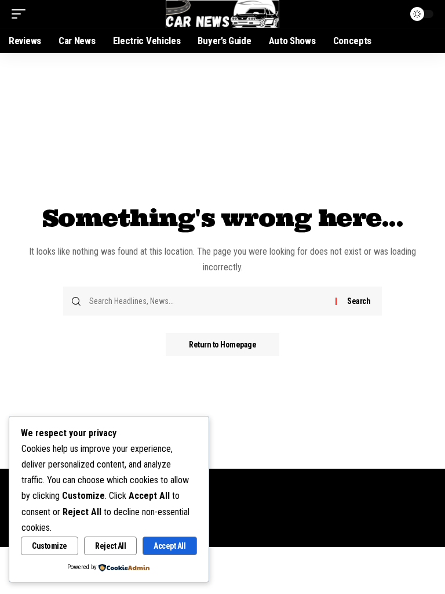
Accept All (169, 545)
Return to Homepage (222, 344)
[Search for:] (208, 301)
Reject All (110, 545)
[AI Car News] (223, 14)
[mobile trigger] (21, 14)
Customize (49, 545)
